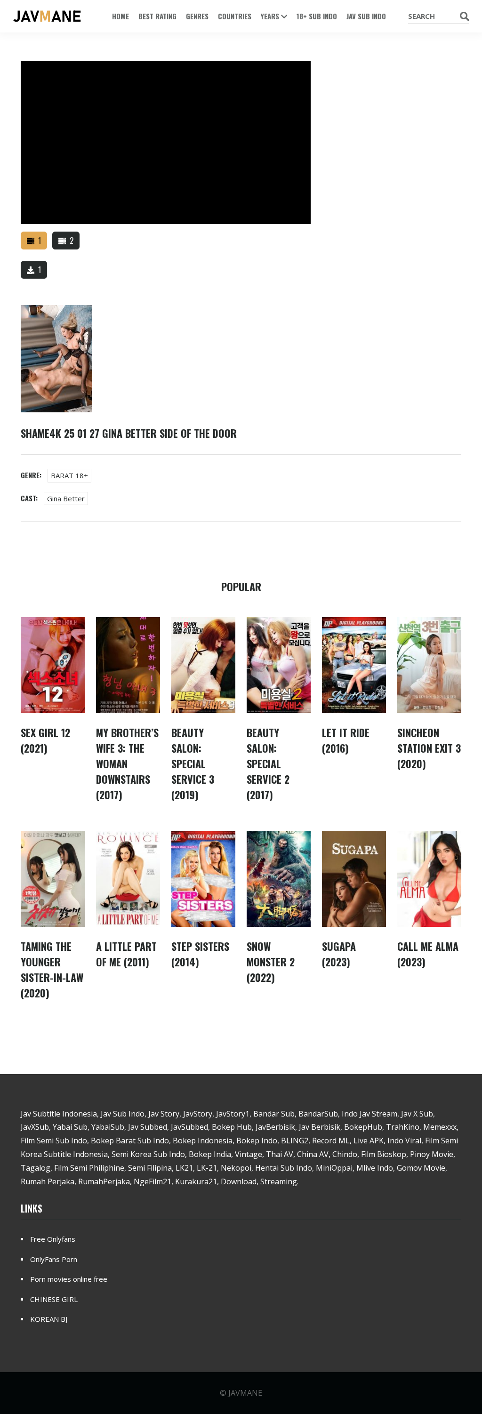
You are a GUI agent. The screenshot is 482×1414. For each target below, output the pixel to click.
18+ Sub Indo (317, 16)
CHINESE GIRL (54, 1299)
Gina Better (66, 498)
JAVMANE (245, 1393)
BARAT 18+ (69, 475)
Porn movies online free (68, 1279)
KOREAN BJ (48, 1319)
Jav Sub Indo (366, 16)
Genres (197, 16)
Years (271, 16)
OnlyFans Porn (53, 1259)
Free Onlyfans (52, 1239)
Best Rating (157, 16)
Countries (234, 16)
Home (120, 16)
